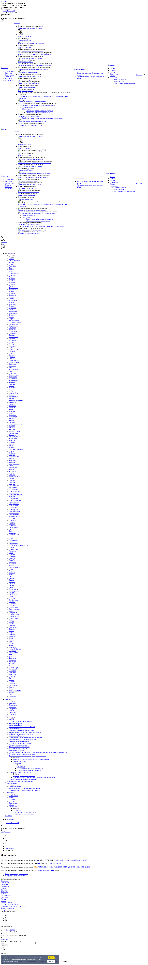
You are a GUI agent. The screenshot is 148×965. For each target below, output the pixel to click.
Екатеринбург (13, 369)
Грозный (12, 351)
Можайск (12, 469)
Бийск (11, 309)
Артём (11, 286)
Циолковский (13, 667)
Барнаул (11, 297)
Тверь (11, 632)
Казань (11, 395)
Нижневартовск (14, 491)
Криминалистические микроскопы (30, 125)
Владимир (12, 328)
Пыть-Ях (12, 560)
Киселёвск (12, 415)
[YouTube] (6, 841)
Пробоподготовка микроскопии (29, 116)
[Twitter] (6, 838)
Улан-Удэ (12, 645)
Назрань (11, 480)
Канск (11, 404)
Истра (11, 391)
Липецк (11, 451)
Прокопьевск (13, 549)
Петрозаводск (13, 544)
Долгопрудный (14, 362)
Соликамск (13, 605)
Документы (114, 77)
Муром (11, 473)
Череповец (12, 674)
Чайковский (13, 669)
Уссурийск (12, 651)
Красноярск (13, 438)
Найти (3, 945)
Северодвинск (14, 591)
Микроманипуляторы (25, 91)
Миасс (11, 466)
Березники (12, 308)
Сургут (11, 622)
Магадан (12, 455)
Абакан (11, 262)
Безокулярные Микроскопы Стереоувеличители (34, 65)
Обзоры (112, 76)
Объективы (26, 109)
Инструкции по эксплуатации (124, 83)
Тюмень (11, 643)
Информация (110, 65)
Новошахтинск (14, 515)
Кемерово (12, 407)
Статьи (112, 72)
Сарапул (12, 583)
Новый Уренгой (14, 516)
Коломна (12, 420)
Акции (112, 68)
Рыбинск (12, 573)
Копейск (12, 426)
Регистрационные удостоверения (120, 80)
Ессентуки (12, 373)
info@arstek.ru (5, 832)
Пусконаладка (5, 895)
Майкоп (11, 458)
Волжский (12, 333)
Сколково (12, 602)
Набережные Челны (16, 476)
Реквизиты (9, 80)
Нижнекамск (13, 493)
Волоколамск (13, 337)
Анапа (11, 277)
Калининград (13, 397)
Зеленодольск (13, 380)
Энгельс (11, 689)
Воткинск (12, 342)
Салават (11, 578)
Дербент (12, 355)
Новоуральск (13, 509)
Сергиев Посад (14, 594)
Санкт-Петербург (15, 260)
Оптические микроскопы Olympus (30, 28)
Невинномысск (14, 485)
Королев (12, 427)
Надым (11, 478)
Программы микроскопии (27, 80)
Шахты (11, 680)
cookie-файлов (31, 959)
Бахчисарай (13, 300)
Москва (11, 259)
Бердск (11, 306)
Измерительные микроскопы (28, 73)
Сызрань (12, 625)
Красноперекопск (15, 436)
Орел (10, 531)
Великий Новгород (15, 322)
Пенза (11, 538)
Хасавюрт (12, 662)
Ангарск (12, 279)
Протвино (12, 551)
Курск (11, 446)
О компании (9, 71)
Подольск (12, 547)
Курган (11, 444)
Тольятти (12, 636)
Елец (10, 371)
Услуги (3, 893)
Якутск (11, 692)
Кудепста (12, 440)
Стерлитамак (13, 618)
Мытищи (12, 475)
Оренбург (12, 533)
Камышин (12, 402)
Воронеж (12, 338)
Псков (11, 553)
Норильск (12, 520)
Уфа (10, 654)
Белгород (12, 302)
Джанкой (12, 357)
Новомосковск (14, 502)
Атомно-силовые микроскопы (28, 83)
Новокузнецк (13, 498)
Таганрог (12, 629)
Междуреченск (14, 464)
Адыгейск (12, 266)
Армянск (12, 284)
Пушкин (12, 554)
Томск (11, 638)
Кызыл (11, 447)
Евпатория (12, 366)
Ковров (11, 418)
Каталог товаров (6, 902)
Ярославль (12, 696)
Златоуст (12, 382)
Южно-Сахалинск (15, 691)
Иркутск (12, 389)
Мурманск (12, 471)
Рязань (11, 574)
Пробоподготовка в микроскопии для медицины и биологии (43, 118)
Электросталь (13, 685)
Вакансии (8, 78)
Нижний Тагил (14, 496)
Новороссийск (14, 504)
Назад (13, 255)
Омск (11, 529)
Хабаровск (12, 660)
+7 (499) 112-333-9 (9, 11)
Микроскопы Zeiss (24, 36)
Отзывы (8, 77)
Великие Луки (14, 320)
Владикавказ (13, 326)
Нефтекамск (13, 487)
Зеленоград (13, 378)
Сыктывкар (13, 627)
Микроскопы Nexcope (25, 62)
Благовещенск (14, 313)
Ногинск (12, 518)
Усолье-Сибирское (15, 649)
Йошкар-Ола (13, 393)
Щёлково (12, 683)
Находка (12, 484)
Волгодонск (13, 331)
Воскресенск (13, 340)
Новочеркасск (14, 513)
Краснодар (12, 435)
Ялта (10, 694)
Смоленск (12, 603)
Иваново (12, 384)
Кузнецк (12, 442)
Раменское (12, 564)
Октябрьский (13, 527)
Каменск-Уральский (16, 400)
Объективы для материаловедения (38, 112)
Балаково (12, 293)
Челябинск (12, 672)
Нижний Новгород (15, 495)
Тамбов (11, 631)
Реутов (11, 565)
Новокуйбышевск (15, 500)
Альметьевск (13, 273)
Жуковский (13, 377)
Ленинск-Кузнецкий (16, 449)
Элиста (11, 687)
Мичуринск (13, 467)
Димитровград (14, 360)
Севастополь (13, 589)
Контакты (139, 75)
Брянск (11, 317)
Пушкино (12, 556)
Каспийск (12, 406)
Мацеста (12, 462)
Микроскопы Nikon (24, 47)
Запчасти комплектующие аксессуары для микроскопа (36, 105)
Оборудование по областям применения (32, 122)
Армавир (12, 282)
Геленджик (12, 346)
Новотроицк (13, 507)
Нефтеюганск (13, 489)
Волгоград (12, 329)
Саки (10, 576)
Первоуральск (13, 540)
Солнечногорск (14, 607)
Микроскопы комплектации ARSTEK (31, 43)
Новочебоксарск (14, 511)
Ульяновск (12, 647)
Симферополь (13, 600)
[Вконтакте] (6, 836)
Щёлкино (12, 681)
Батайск (11, 299)
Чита (10, 678)
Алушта (11, 271)
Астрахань (12, 289)
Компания (4, 68)
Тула (10, 642)
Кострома (12, 429)
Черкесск (12, 676)
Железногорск (14, 375)
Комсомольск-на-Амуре (17, 424)
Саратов (11, 585)
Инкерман (12, 387)
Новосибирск (13, 505)
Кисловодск (13, 417)
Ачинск (11, 291)
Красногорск (13, 433)
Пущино (12, 558)
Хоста (11, 665)
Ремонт (3, 899)
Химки (11, 663)
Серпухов (12, 598)
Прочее (3, 901)
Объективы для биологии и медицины (39, 111)
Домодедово (13, 364)
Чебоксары (12, 671)
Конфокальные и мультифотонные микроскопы (34, 54)
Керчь (11, 409)
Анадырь (12, 275)
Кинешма (12, 411)
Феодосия (12, 658)
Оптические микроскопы (9, 904)
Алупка (11, 270)
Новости (113, 70)
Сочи (10, 611)
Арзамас (12, 280)
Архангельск (13, 288)
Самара (11, 580)
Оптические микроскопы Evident (29, 76)
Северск (11, 593)
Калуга (11, 398)
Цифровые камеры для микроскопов (30, 51)
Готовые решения (79, 69)
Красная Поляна (14, 431)
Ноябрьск (12, 522)
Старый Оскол (14, 616)
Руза (10, 571)
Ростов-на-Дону (14, 567)
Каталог (17, 23)
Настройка (4, 897)
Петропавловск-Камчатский (18, 545)
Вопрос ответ (114, 74)
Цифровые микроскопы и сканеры (30, 58)
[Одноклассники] (6, 843)
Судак (11, 620)
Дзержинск (13, 358)
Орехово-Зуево (14, 534)
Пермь (11, 542)
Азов (10, 268)
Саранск (12, 582)
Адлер (11, 264)
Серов (11, 596)
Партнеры (8, 73)
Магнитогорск (14, 456)
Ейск (10, 368)
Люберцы (12, 453)
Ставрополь (13, 613)
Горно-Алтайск (14, 349)
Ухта (10, 656)
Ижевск (11, 386)
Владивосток (13, 324)
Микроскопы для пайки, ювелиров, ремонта (33, 69)
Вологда (11, 335)
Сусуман (12, 623)
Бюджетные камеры (7, 908)
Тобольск (12, 634)
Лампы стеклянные (28, 107)
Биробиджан (13, 311)
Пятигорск (12, 562)
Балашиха (12, 295)
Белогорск (12, 304)
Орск (10, 536)
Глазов (11, 348)
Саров (11, 587)
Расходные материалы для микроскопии (32, 102)
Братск (11, 315)
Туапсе (11, 640)
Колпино (12, 422)
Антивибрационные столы (27, 87)
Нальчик (12, 482)
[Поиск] (2, 20)
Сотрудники (9, 75)
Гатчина (11, 344)
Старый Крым (14, 614)
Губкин (11, 353)
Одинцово (12, 525)
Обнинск (12, 524)
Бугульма (12, 319)
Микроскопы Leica (24, 40)
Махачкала (12, 460)
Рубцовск (12, 569)
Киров (11, 413)
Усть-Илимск (13, 652)
